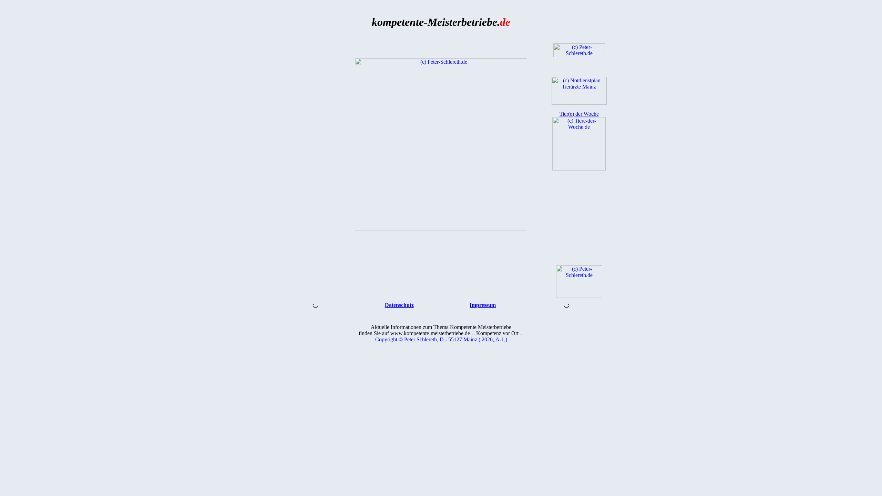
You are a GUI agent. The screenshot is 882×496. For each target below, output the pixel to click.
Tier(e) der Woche (579, 114)
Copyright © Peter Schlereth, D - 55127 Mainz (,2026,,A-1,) (441, 339)
